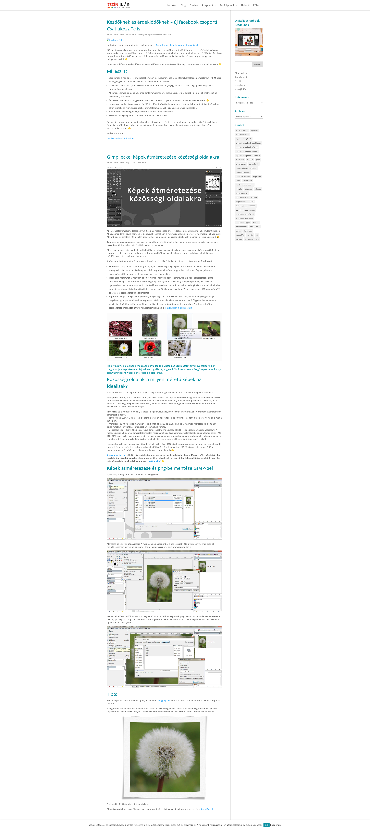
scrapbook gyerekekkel (245, 210)
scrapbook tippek (243, 222)
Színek (256, 222)
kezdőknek (167, 34)
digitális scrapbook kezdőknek (248, 143)
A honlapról (142, 34)
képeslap (248, 189)
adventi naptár (242, 130)
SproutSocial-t (207, 809)
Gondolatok (253, 164)
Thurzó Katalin (118, 34)
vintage (239, 239)
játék (238, 180)
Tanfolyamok (227, 5)
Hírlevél (245, 5)
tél (257, 235)
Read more (276, 824)
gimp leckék (241, 164)
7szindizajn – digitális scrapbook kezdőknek (177, 45)
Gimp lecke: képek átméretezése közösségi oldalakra (163, 157)
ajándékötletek (242, 134)
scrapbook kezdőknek (245, 214)
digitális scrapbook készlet (247, 147)
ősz (257, 239)
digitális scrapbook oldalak (247, 151)
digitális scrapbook (243, 139)
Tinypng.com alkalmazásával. (179, 307)
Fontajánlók (240, 89)
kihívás (239, 189)
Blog (183, 5)
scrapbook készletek (244, 218)
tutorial (250, 235)
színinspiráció (241, 226)
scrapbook (251, 206)
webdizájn (249, 239)
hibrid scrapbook (243, 172)
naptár (254, 197)
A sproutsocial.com (117, 455)
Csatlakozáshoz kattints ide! (120, 138)
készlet (258, 189)
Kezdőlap (172, 5)
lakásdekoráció (242, 197)
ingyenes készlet (243, 176)
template (248, 231)
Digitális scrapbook (155, 34)
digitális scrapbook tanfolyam (248, 155)
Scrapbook (207, 5)
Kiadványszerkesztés (244, 185)
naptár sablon (242, 201)
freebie (250, 159)
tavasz (238, 231)
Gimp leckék (141, 162)
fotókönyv (240, 159)
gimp (258, 159)
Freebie (193, 5)
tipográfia (240, 235)
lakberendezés (242, 193)
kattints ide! (155, 461)
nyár (252, 201)
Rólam (256, 5)
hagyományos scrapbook (246, 168)
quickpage (240, 206)
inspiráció (257, 176)
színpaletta (254, 226)
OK (266, 825)
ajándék (254, 130)
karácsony (247, 180)
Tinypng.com (164, 700)
